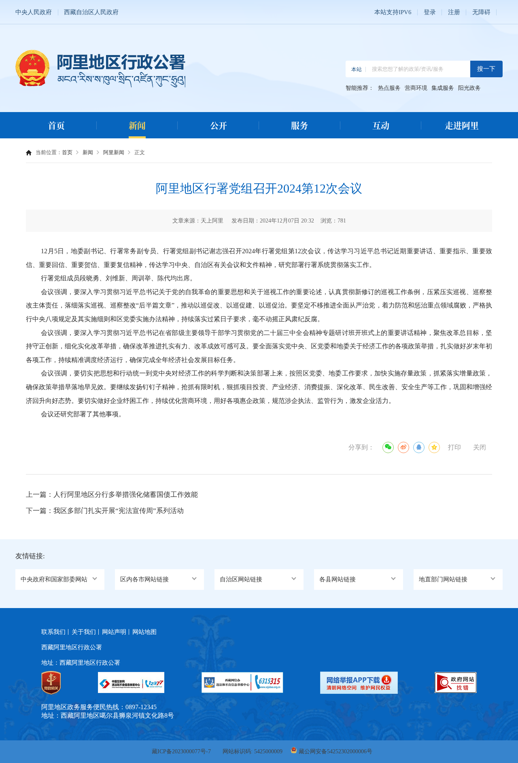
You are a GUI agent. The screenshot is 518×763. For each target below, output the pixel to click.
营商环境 (416, 88)
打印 (454, 447)
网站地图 (144, 632)
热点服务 (389, 88)
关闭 (479, 447)
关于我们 (84, 632)
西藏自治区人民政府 (91, 12)
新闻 (137, 125)
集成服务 (442, 88)
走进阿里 (462, 125)
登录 (430, 12)
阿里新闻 (113, 152)
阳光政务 (469, 88)
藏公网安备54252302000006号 (335, 751)
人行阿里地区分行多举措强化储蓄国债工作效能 (125, 494)
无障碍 (481, 12)
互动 (380, 125)
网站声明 (114, 632)
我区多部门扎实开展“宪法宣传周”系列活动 (118, 511)
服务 (299, 125)
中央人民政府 (33, 12)
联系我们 (53, 632)
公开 (218, 125)
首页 (56, 125)
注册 (454, 12)
